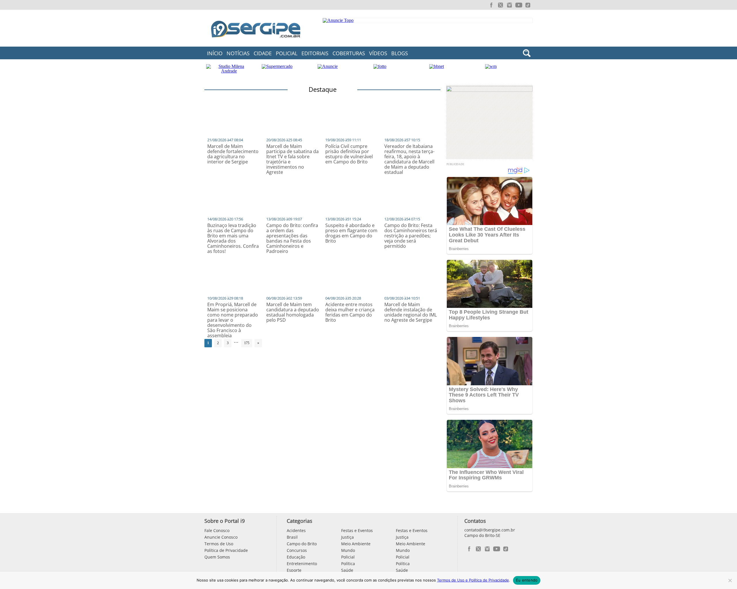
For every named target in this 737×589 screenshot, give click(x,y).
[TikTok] (528, 5)
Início (215, 53)
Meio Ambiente (356, 543)
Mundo (348, 550)
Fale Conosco (216, 530)
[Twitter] (500, 5)
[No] (730, 580)
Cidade (263, 53)
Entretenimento (302, 563)
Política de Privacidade (226, 550)
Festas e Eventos (357, 530)
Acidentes (296, 530)
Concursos (297, 550)
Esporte (294, 570)
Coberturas (349, 53)
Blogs (399, 53)
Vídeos (378, 53)
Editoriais (314, 53)
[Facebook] (491, 5)
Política (348, 563)
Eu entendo (527, 580)
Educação (296, 557)
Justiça (347, 537)
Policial (286, 53)
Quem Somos (217, 557)
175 (246, 343)
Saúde (347, 570)
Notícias (238, 53)
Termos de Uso (218, 543)
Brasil (292, 537)
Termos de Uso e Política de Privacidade (473, 580)
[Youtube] (519, 5)
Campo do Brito (302, 543)
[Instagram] (510, 5)
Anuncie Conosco (221, 537)
